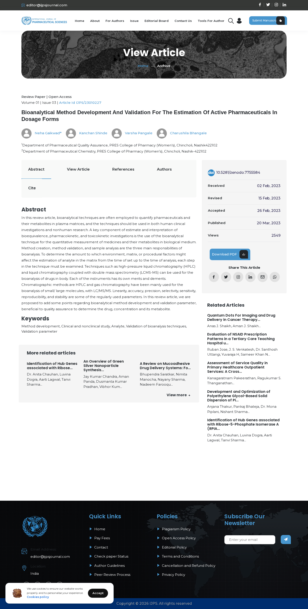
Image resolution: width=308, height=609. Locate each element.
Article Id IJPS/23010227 (80, 102)
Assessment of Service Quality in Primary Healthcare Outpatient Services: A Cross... (237, 367)
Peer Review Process (111, 574)
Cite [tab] (32, 188)
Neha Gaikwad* (48, 133)
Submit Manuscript (265, 20)
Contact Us (183, 21)
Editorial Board (157, 21)
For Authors (115, 21)
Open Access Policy (178, 538)
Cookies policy (38, 597)
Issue (134, 21)
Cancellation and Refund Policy (188, 565)
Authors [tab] (164, 169)
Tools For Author (211, 21)
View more (177, 395)
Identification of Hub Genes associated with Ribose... (52, 365)
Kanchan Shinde (92, 133)
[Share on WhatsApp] (275, 277)
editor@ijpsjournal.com (46, 5)
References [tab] (123, 169)
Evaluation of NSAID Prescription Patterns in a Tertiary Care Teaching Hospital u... (241, 338)
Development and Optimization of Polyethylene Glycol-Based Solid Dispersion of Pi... (238, 396)
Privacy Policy (173, 574)
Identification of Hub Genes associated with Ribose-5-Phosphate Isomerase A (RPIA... (243, 424)
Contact (100, 547)
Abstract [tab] (36, 169)
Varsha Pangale (138, 133)
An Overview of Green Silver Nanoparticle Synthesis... (103, 365)
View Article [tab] (78, 169)
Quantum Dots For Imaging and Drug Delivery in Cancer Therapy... (241, 317)
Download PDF (224, 254)
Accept (97, 593)
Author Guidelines (109, 565)
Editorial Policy (174, 547)
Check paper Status (110, 556)
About (95, 21)
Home (79, 21)
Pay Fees (101, 538)
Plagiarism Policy (176, 529)
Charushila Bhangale (188, 133)
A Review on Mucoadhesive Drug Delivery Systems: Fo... (165, 365)
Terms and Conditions (180, 556)
